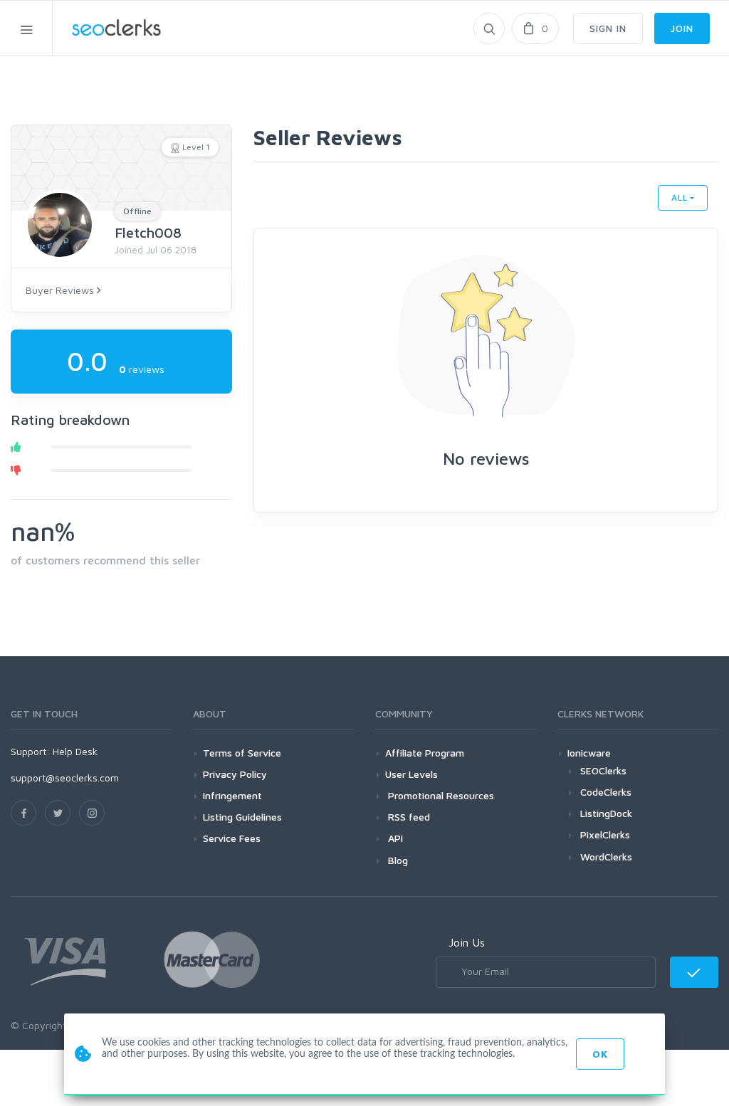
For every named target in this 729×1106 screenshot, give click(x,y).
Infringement (232, 795)
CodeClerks (605, 792)
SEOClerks (603, 770)
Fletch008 (148, 232)
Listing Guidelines (242, 817)
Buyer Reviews (61, 290)
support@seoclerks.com (65, 777)
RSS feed (407, 817)
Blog (396, 860)
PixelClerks (605, 834)
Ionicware (589, 753)
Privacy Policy (235, 774)
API (394, 838)
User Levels (411, 774)
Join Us (467, 942)
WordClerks (606, 856)
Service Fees (232, 838)
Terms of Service (242, 753)
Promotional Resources (439, 795)
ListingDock (606, 813)
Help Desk (75, 751)
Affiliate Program (424, 753)
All (679, 197)
